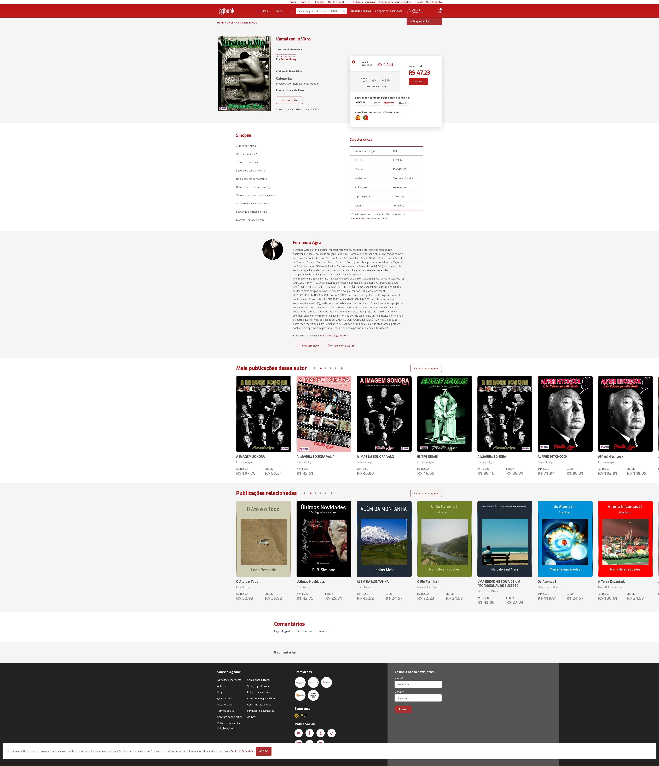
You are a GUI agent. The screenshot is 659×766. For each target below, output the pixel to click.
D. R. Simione (304, 587)
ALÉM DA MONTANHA (373, 582)
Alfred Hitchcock (610, 457)
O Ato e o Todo (247, 582)
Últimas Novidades (311, 582)
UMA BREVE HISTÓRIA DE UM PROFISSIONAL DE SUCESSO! (498, 584)
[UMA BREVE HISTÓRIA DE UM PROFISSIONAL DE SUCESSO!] (504, 539)
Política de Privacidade (242, 751)
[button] (314, 368)
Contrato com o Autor (229, 717)
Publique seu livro (364, 2)
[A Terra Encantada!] (625, 539)
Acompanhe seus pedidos (395, 2)
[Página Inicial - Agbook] (226, 12)
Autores (221, 686)
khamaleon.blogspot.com (334, 335)
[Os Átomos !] (565, 539)
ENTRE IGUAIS (427, 457)
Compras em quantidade (388, 11)
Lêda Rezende (244, 587)
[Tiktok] (331, 733)
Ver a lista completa (426, 368)
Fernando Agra (290, 59)
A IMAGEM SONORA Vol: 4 (316, 457)
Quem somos (225, 698)
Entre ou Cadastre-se (418, 11)
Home (220, 22)
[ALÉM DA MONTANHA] (384, 539)
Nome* (399, 678)
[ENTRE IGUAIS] (444, 414)
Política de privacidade (229, 723)
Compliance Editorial (258, 679)
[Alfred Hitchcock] (625, 414)
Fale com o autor (344, 345)
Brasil (293, 2)
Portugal (306, 2)
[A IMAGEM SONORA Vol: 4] (324, 414)
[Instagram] (320, 733)
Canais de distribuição (259, 704)
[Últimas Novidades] (324, 539)
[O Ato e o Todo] (263, 539)
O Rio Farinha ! (428, 582)
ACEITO (263, 751)
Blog (219, 692)
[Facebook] (309, 733)
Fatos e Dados (225, 704)
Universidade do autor (259, 692)
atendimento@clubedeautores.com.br (369, 218)
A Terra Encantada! (612, 582)
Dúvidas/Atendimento (428, 2)
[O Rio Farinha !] (444, 539)
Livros (230, 22)
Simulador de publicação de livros (260, 714)
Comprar (418, 81)
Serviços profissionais (259, 686)
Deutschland (336, 2)
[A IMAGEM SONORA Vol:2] (384, 414)
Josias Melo (363, 587)
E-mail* (399, 692)
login (285, 631)
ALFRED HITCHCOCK (552, 457)
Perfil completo (310, 345)
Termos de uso (225, 710)
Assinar (403, 709)
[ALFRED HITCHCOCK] (565, 414)
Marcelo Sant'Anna (487, 591)
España (319, 2)
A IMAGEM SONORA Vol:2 (375, 457)
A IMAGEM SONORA (250, 457)
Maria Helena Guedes (429, 587)
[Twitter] (298, 733)
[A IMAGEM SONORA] (263, 414)
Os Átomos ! (547, 582)
